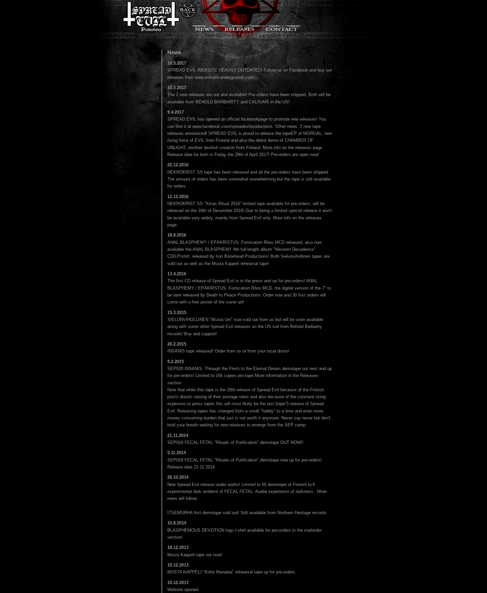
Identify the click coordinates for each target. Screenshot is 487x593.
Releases (239, 28)
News (204, 28)
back (188, 10)
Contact (281, 28)
